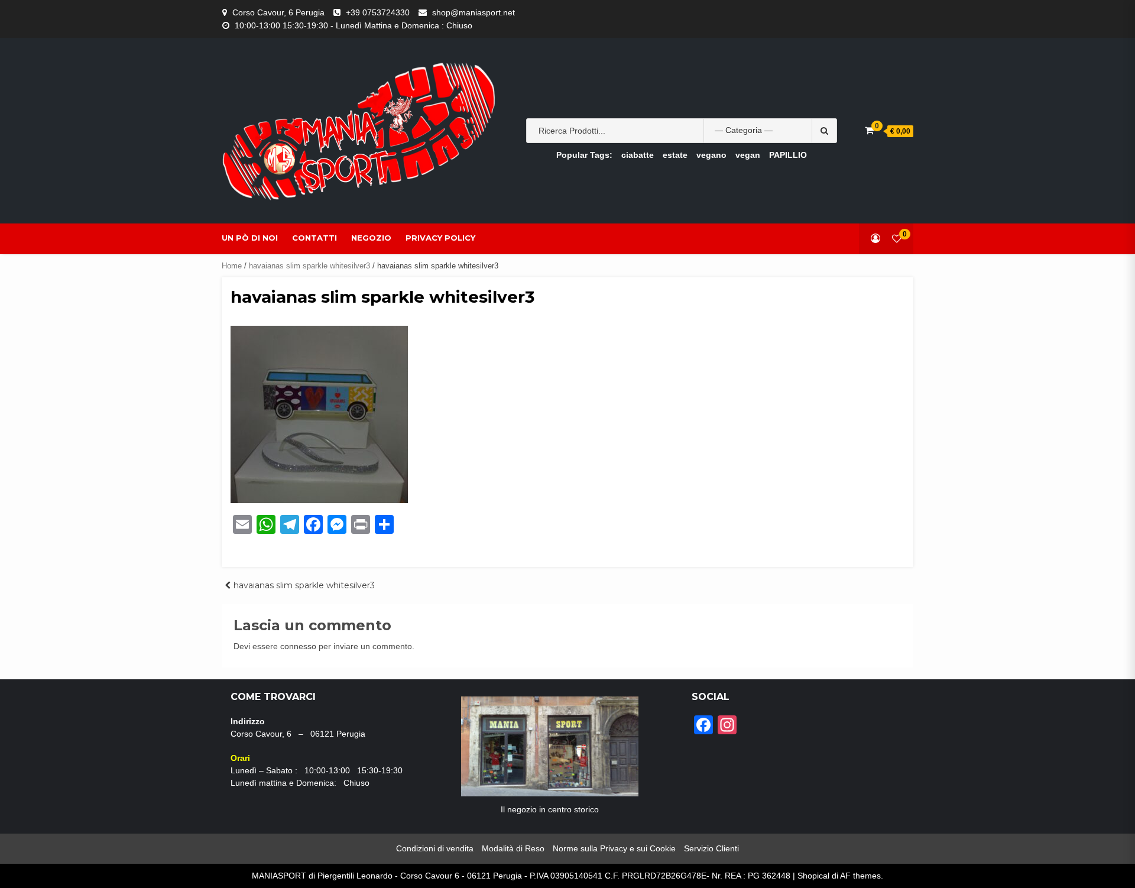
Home (232, 265)
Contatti (314, 237)
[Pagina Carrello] (869, 130)
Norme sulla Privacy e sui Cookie (614, 848)
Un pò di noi (250, 237)
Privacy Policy (440, 237)
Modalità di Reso (513, 848)
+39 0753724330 (378, 12)
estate (675, 155)
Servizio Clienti (711, 848)
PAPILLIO (788, 155)
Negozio (371, 237)
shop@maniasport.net (473, 12)
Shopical (813, 875)
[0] (896, 239)
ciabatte (637, 155)
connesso (298, 646)
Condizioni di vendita (435, 848)
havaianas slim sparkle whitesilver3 (309, 265)
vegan (747, 155)
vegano (711, 155)
